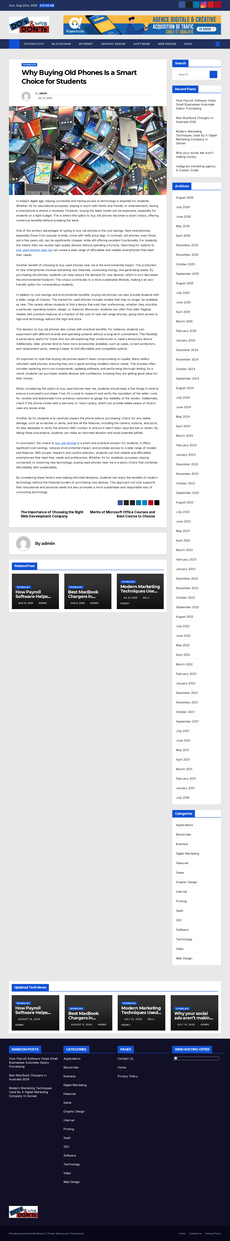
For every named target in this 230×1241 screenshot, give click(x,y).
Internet (86, 43)
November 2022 (187, 588)
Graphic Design (113, 43)
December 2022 (187, 578)
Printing (181, 901)
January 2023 (185, 569)
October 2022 (185, 597)
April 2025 (183, 312)
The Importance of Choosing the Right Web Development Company (52, 514)
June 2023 (183, 521)
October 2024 (185, 369)
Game (180, 872)
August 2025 (185, 283)
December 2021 (187, 693)
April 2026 (183, 235)
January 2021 (185, 788)
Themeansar (76, 1233)
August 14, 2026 (29, 1019)
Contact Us (125, 1058)
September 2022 (187, 607)
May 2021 (182, 750)
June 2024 (183, 407)
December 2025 (187, 245)
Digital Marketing (187, 853)
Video (180, 949)
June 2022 (183, 635)
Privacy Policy (128, 1076)
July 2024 (183, 397)
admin (43, 93)
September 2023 (187, 493)
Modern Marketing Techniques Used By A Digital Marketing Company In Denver (30, 1092)
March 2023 (184, 550)
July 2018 (183, 797)
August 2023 (185, 502)
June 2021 (183, 740)
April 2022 (183, 655)
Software (142, 43)
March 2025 (184, 321)
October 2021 (185, 712)
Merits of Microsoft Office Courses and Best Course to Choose (122, 514)
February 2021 (186, 778)
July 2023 (183, 512)
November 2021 (187, 702)
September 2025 (187, 274)
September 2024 (187, 378)
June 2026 (183, 216)
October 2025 (185, 264)
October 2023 (185, 483)
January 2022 (185, 683)
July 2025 (183, 293)
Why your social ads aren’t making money (193, 1018)
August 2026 (185, 197)
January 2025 (185, 340)
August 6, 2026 (82, 1024)
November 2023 (187, 474)
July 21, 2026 (133, 1019)
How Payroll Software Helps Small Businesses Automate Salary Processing (196, 104)
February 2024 (186, 445)
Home (122, 1067)
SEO (179, 920)
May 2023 (183, 531)
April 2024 (183, 426)
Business (182, 844)
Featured (182, 863)
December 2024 (187, 350)
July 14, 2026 (186, 1024)
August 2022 (185, 616)
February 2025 (186, 331)
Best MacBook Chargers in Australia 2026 (83, 596)
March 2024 (184, 435)
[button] (212, 44)
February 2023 (186, 559)
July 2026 (183, 207)
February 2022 (186, 674)
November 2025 (187, 254)
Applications (184, 825)
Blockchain (61, 43)
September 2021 (187, 721)
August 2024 (185, 388)
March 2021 (184, 769)
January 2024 (186, 455)
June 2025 (183, 302)
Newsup (60, 1233)
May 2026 (183, 226)
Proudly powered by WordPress (27, 1233)
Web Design (167, 43)
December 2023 (187, 464)
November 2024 (187, 359)
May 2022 (183, 645)
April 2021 (183, 759)
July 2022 (183, 626)
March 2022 (184, 664)
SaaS (188, 43)
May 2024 (183, 416)
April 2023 (183, 540)
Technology (34, 43)
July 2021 (182, 731)
